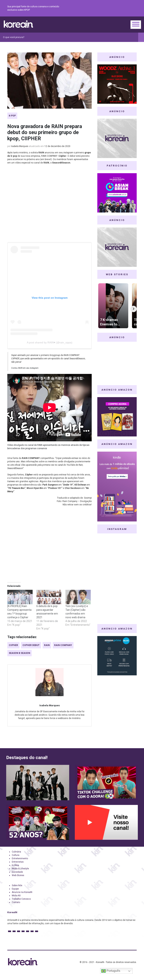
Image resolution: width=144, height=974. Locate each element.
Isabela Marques (19, 146)
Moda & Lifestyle (20, 868)
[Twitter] (116, 8)
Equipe (15, 888)
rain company (63, 645)
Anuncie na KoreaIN (22, 892)
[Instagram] (111, 8)
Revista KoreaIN (18, 24)
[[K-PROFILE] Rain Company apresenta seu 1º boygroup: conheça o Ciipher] (20, 597)
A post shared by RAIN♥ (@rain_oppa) (49, 342)
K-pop (12, 115)
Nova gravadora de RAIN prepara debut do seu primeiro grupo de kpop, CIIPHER (44, 132)
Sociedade (17, 872)
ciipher (13, 645)
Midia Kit (16, 895)
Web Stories (18, 875)
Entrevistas (18, 862)
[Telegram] (134, 8)
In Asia (15, 865)
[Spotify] (125, 8)
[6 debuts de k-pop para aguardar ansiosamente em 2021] (49, 597)
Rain (47, 645)
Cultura (15, 855)
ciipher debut (31, 645)
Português (113, 970)
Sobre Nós (17, 885)
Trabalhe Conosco (21, 899)
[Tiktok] (129, 8)
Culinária (16, 851)
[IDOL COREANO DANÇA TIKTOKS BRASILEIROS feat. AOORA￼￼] (106, 782)
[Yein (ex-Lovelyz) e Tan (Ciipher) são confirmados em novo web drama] (78, 597)
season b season (19, 653)
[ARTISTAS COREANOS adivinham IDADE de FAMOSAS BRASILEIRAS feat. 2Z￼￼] (37, 822)
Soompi (88, 498)
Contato (16, 902)
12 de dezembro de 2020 (57, 146)
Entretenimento (20, 858)
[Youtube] (120, 8)
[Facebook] (107, 8)
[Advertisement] (49, 205)
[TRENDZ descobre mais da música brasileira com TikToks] (37, 782)
